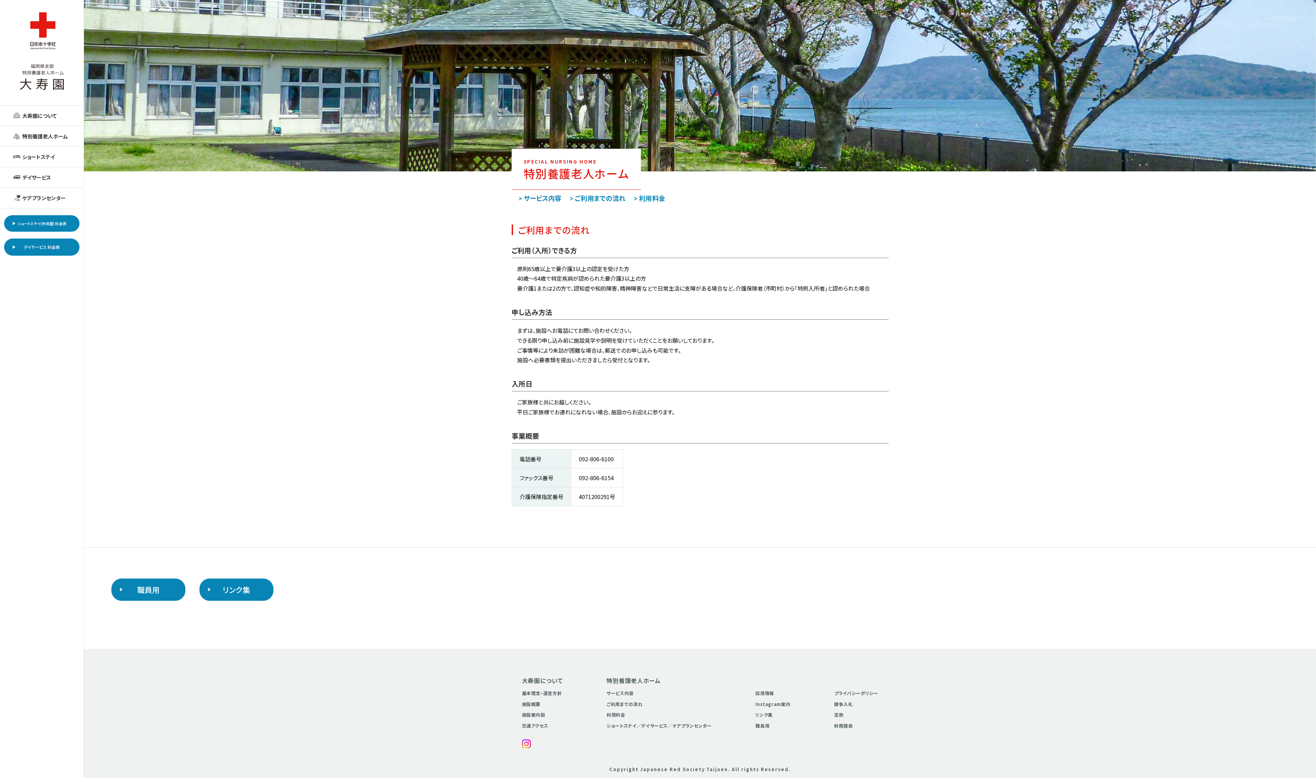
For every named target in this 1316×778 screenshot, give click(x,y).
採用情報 (764, 693)
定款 (838, 715)
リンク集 (236, 589)
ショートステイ (38, 156)
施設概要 (531, 704)
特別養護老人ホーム (45, 136)
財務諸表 (843, 725)
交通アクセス (535, 725)
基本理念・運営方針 (542, 693)
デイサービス (36, 177)
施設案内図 (533, 715)
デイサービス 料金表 (42, 247)
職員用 (148, 589)
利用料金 (652, 198)
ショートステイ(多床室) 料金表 (41, 223)
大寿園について (39, 115)
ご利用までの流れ (600, 198)
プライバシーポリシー (856, 693)
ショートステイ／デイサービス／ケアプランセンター (659, 725)
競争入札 (843, 704)
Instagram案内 (772, 704)
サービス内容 (543, 198)
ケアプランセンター (44, 198)
